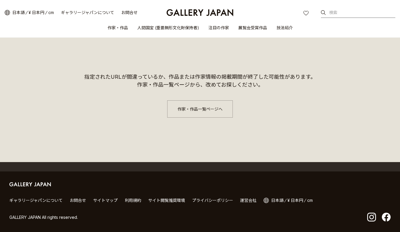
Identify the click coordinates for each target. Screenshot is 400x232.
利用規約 (133, 200)
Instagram (371, 217)
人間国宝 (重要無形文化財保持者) (168, 27)
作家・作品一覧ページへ (200, 108)
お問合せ (129, 12)
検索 (333, 12)
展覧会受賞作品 (252, 27)
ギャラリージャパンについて (87, 12)
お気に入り (306, 14)
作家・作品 (117, 27)
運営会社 (248, 200)
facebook (386, 217)
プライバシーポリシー (212, 200)
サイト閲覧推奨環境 (166, 200)
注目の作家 (218, 27)
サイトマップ (105, 200)
